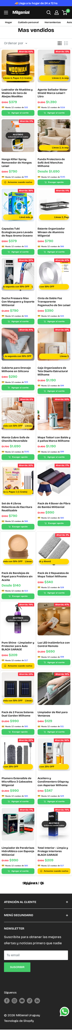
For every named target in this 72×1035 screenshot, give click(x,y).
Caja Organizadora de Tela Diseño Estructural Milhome (53, 371)
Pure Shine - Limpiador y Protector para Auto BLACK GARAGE (18, 646)
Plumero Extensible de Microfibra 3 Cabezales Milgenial (17, 782)
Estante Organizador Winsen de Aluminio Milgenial (51, 232)
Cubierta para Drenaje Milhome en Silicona (16, 369)
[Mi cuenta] (57, 12)
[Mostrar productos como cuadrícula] (59, 43)
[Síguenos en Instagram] (14, 1000)
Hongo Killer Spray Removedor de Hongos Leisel (17, 163)
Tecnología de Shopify (19, 1021)
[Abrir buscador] (49, 12)
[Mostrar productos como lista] (66, 43)
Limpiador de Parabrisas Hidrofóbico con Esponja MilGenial (18, 851)
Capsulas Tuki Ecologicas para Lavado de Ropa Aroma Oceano (17, 232)
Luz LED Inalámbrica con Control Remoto (54, 644)
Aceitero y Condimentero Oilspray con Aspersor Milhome (53, 782)
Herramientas (53, 22)
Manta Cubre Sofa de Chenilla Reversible (15, 439)
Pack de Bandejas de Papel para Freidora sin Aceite (17, 576)
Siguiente (30, 883)
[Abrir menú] (6, 12)
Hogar (8, 22)
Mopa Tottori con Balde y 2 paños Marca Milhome (54, 439)
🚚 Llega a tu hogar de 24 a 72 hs (36, 3)
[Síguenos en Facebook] (7, 1000)
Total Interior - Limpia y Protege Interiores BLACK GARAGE (53, 851)
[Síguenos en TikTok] (29, 1000)
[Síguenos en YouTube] (22, 1000)
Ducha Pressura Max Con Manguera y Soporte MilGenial (18, 302)
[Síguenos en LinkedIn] (37, 1000)
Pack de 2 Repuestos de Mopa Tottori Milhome (53, 574)
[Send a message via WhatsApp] (64, 1011)
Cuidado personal (28, 22)
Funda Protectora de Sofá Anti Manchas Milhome (51, 163)
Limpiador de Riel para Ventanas (53, 714)
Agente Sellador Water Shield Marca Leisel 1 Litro (52, 93)
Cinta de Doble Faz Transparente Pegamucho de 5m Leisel (54, 302)
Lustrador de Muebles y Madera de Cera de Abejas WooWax (17, 93)
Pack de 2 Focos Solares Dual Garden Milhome (17, 714)
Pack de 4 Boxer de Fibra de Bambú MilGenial (54, 505)
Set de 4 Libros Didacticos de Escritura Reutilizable (17, 507)
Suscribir (17, 967)
